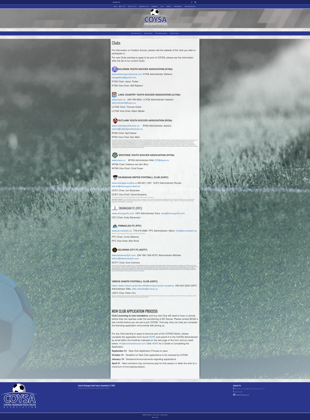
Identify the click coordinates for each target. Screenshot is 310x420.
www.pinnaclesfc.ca (122, 230)
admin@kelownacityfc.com (125, 258)
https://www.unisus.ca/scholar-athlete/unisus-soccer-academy (143, 285)
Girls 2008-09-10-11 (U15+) (161, 33)
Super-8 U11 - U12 (132, 6)
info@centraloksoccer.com (132, 343)
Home (115, 6)
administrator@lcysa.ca (124, 102)
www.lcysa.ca (118, 99)
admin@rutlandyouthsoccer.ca (127, 128)
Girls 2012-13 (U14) (174, 33)
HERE (152, 336)
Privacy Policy (164, 415)
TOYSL (161, 6)
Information (154, 6)
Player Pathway (177, 6)
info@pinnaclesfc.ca (186, 230)
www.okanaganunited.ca (124, 182)
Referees (168, 6)
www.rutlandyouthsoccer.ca (125, 125)
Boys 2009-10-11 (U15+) (136, 33)
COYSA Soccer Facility (189, 6)
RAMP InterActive (147, 415)
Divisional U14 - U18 (143, 6)
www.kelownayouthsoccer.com (127, 74)
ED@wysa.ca (162, 160)
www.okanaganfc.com (123, 213)
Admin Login (155, 417)
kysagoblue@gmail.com (124, 77)
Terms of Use (156, 415)
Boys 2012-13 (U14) (148, 33)
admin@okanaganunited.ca (126, 186)
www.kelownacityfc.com (124, 255)
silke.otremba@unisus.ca (145, 288)
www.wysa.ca (118, 160)
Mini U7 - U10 (122, 6)
